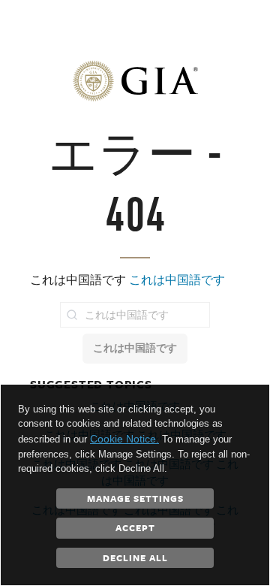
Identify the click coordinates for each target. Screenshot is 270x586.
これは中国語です (177, 279)
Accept (135, 527)
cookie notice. (124, 439)
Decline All (135, 557)
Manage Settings (135, 498)
